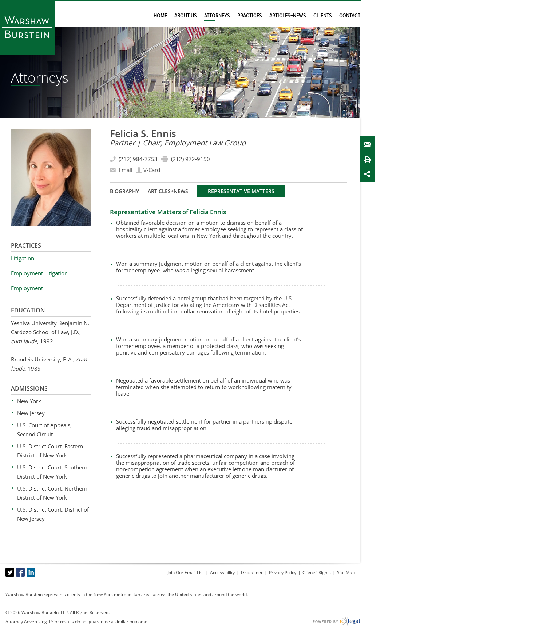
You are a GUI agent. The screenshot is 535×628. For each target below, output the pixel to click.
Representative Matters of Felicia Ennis (168, 212)
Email (369, 144)
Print (369, 159)
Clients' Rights (316, 572)
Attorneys (217, 16)
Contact (349, 16)
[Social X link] (9, 572)
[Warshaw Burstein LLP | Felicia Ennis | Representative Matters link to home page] (27, 27)
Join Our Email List (185, 572)
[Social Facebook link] (20, 572)
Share (369, 174)
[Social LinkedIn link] (31, 572)
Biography (124, 191)
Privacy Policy (282, 572)
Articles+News (287, 16)
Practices (249, 16)
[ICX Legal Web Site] (336, 621)
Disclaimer (252, 572)
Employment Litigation (39, 273)
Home (160, 16)
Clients (322, 16)
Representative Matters (241, 191)
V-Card (151, 169)
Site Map (346, 572)
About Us (185, 16)
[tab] (124, 191)
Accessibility (222, 572)
